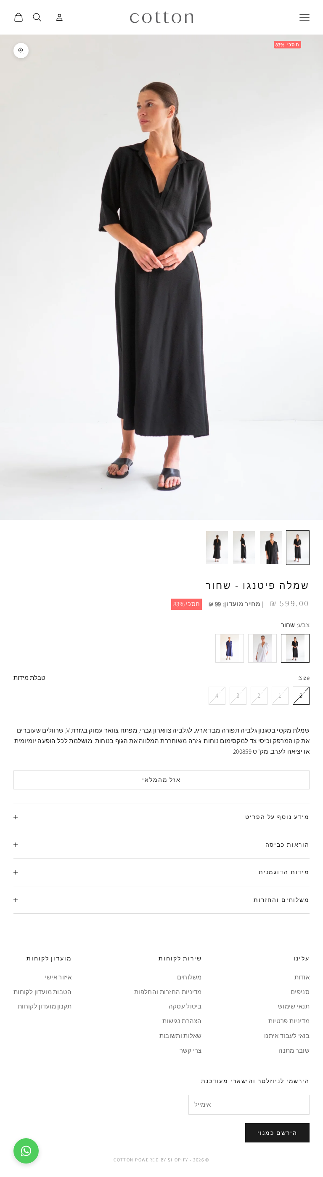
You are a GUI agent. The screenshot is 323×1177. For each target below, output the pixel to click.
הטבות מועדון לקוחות (42, 992)
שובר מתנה (294, 1050)
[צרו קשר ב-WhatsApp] (26, 1151)
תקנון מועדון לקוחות (45, 1006)
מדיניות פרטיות (289, 1021)
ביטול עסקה (185, 1006)
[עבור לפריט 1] (298, 547)
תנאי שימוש (294, 1006)
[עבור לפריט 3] (244, 547)
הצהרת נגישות (182, 1021)
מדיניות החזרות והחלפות (168, 992)
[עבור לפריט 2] (271, 547)
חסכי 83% (186, 604)
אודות (302, 977)
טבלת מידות (29, 678)
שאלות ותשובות (180, 1036)
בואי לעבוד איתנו (287, 1036)
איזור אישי (58, 977)
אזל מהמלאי (161, 780)
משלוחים (189, 977)
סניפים (300, 992)
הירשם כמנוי (277, 1133)
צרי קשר (191, 1050)
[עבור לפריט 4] (217, 547)
